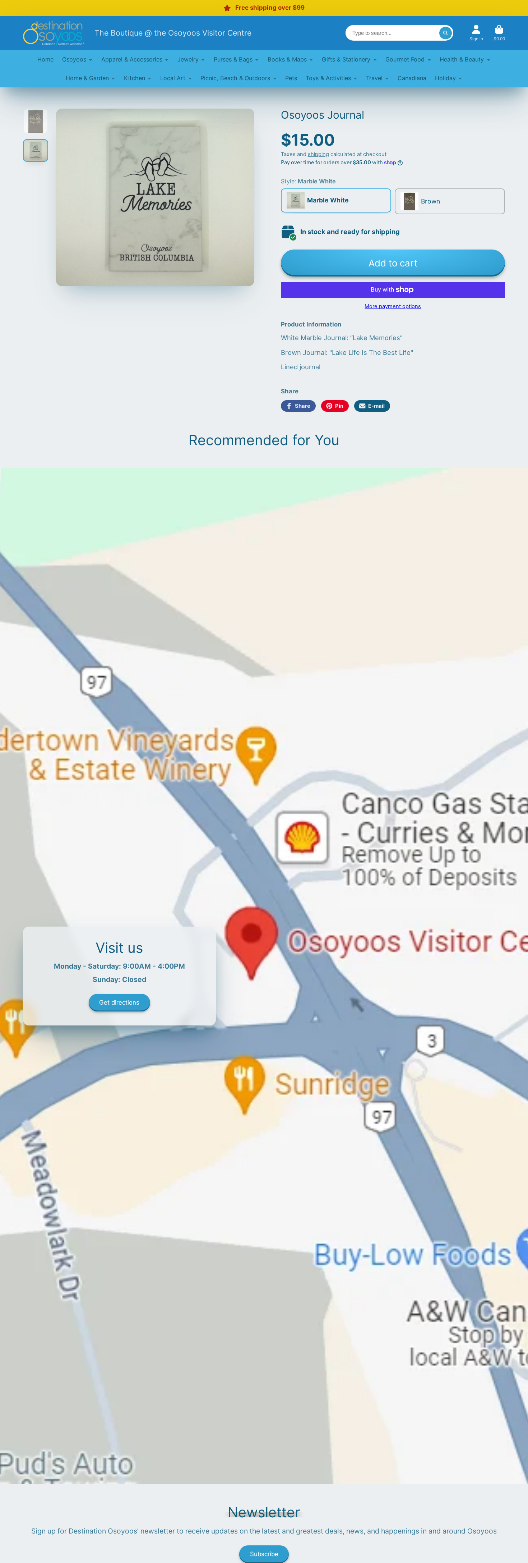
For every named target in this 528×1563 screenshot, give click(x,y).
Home (45, 59)
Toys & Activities (328, 78)
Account (476, 33)
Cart (499, 33)
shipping (318, 154)
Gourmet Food (405, 59)
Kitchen (134, 78)
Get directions (119, 1002)
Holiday (445, 78)
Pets (291, 78)
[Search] (445, 33)
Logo (53, 33)
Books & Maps (287, 59)
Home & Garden (87, 78)
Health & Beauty (462, 59)
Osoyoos (74, 59)
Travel (374, 78)
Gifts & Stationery (346, 59)
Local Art (172, 78)
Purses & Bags (233, 59)
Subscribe (264, 1554)
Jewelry (188, 59)
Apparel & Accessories (131, 59)
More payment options (393, 306)
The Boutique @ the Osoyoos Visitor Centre (172, 32)
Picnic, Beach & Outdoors (235, 78)
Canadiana (412, 78)
